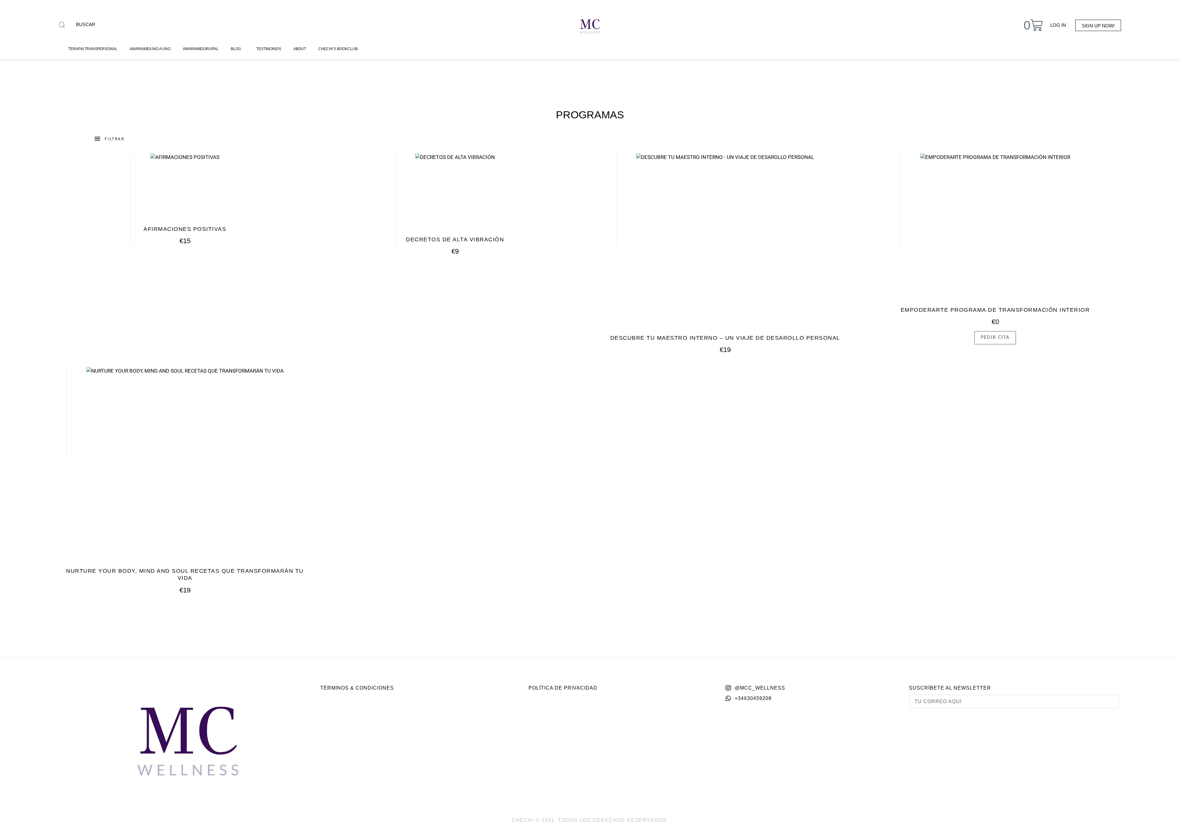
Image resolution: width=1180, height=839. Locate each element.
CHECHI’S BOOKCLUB (338, 49)
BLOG (236, 49)
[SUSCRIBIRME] (1109, 701)
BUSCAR (85, 24)
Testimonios (268, 49)
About (299, 49)
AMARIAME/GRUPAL (200, 49)
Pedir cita (995, 337)
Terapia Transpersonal (92, 49)
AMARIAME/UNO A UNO (150, 49)
